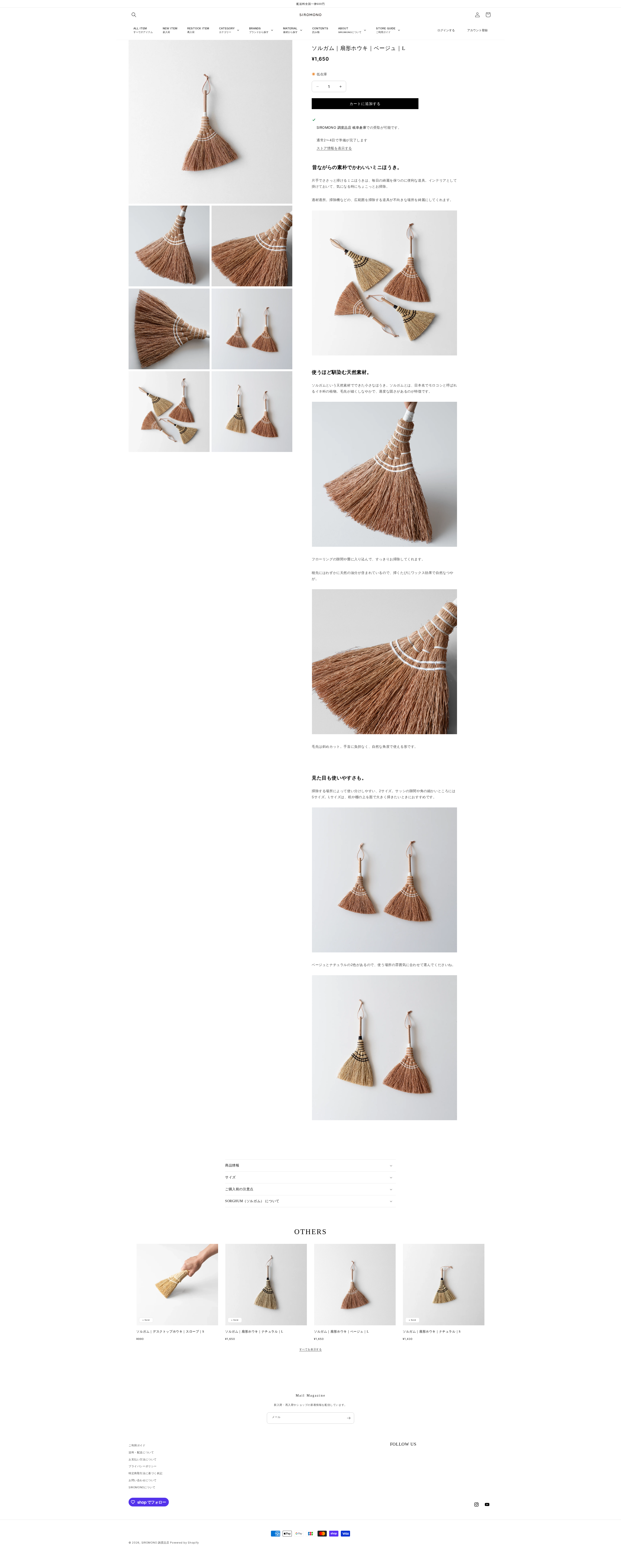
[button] (134, 14)
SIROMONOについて (142, 1487)
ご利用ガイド (137, 1445)
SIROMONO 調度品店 (155, 1542)
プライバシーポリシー (143, 1466)
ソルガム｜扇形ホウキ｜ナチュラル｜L (254, 1331)
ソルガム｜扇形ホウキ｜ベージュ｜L (341, 1331)
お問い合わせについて (143, 1480)
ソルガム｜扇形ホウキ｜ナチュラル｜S (432, 1331)
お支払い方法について (143, 1459)
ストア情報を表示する (334, 148)
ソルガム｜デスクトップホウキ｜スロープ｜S (170, 1331)
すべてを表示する (310, 1349)
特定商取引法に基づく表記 (145, 1473)
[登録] (348, 1418)
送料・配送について (141, 1452)
